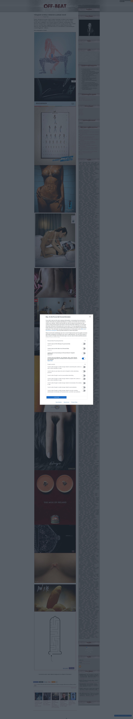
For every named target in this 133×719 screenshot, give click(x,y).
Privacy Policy (74, 402)
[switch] (83, 344)
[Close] (90, 317)
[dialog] (66, 359)
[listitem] (66, 341)
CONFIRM (56, 397)
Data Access (66, 402)
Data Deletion (59, 402)
